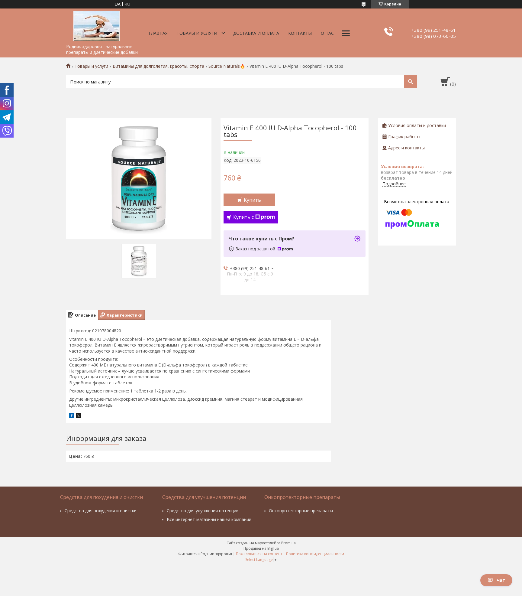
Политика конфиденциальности (315, 553)
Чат (501, 580)
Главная (158, 33)
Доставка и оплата (256, 33)
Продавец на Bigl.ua (261, 548)
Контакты (300, 33)
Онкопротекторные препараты (301, 510)
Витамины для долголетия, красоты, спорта (158, 66)
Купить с (243, 217)
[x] (78, 416)
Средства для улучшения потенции (203, 510)
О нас (327, 33)
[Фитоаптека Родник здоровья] (96, 24)
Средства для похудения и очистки (101, 510)
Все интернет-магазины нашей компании (209, 519)
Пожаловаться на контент (259, 553)
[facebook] (71, 416)
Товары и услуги (197, 33)
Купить (252, 200)
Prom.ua (288, 543)
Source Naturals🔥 (226, 66)
